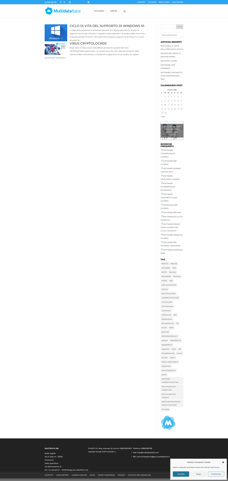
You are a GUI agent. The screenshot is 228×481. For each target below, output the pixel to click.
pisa (179, 349)
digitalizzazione (167, 319)
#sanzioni (172, 272)
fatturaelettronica (168, 323)
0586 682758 (52, 2)
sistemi (164, 375)
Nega (198, 474)
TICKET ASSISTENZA (106, 475)
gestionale (165, 332)
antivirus (165, 289)
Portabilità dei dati (168, 353)
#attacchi (165, 263)
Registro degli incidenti (170, 362)
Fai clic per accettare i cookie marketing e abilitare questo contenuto (172, 130)
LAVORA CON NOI (79, 475)
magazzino (165, 349)
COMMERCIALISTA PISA (170, 298)
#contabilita (166, 268)
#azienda (174, 263)
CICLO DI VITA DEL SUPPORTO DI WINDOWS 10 (107, 26)
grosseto (165, 340)
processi (164, 357)
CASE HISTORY (177, 2)
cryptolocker (166, 310)
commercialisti (167, 302)
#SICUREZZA (166, 276)
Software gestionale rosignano (169, 395)
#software (176, 276)
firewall (164, 328)
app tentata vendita (169, 293)
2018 (171, 281)
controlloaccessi (167, 306)
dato (175, 315)
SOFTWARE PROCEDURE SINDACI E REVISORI (171, 403)
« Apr (163, 116)
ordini (174, 349)
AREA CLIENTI (164, 2)
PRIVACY (121, 475)
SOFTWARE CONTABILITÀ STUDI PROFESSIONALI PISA (171, 75)
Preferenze (216, 474)
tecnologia (165, 409)
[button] (223, 462)
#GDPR (164, 272)
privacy (179, 353)
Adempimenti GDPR (169, 285)
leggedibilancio (167, 345)
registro (172, 357)
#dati (174, 268)
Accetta (181, 474)
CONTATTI (142, 2)
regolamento (166, 366)
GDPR (171, 328)
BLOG (92, 475)
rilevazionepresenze (169, 370)
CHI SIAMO (152, 2)
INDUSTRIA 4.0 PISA (169, 61)
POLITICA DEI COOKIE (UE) (139, 475)
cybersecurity (166, 315)
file (177, 323)
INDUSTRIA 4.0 (175, 340)
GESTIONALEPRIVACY (170, 336)
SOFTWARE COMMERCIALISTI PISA (170, 380)
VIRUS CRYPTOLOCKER (88, 43)
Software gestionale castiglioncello (169, 388)
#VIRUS (164, 281)
